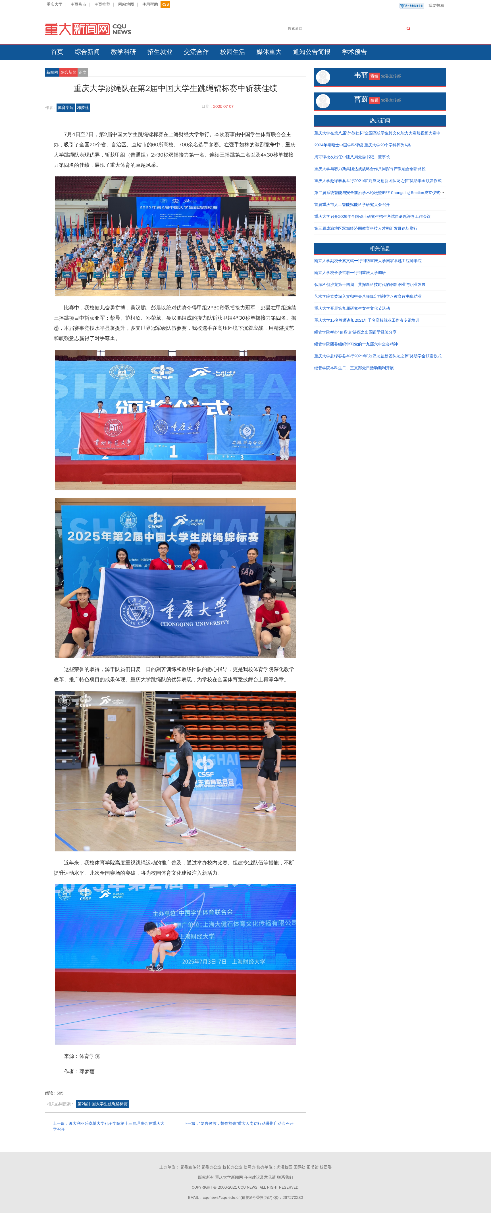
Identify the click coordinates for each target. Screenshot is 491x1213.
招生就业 (159, 52)
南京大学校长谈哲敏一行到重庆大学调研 (350, 272)
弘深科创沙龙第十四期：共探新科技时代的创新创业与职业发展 (370, 284)
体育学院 (66, 107)
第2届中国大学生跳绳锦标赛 (103, 1104)
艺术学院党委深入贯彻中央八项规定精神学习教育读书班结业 (368, 296)
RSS (165, 4)
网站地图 (126, 4)
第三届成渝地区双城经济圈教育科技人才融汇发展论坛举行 (366, 228)
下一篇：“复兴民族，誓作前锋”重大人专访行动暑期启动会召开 (238, 1123)
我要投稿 (436, 5)
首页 (57, 52)
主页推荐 (102, 4)
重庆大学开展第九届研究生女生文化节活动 (352, 308)
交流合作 (196, 52)
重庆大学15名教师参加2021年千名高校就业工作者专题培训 (366, 320)
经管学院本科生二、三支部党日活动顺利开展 (354, 368)
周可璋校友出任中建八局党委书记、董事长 (352, 157)
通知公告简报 (311, 52)
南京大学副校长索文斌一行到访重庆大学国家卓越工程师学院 (368, 260)
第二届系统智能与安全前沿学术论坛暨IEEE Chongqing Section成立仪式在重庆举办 (387, 192)
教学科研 (123, 52)
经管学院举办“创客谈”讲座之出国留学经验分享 (355, 332)
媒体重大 (269, 52)
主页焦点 (78, 4)
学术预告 (354, 52)
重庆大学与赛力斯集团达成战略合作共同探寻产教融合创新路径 (370, 168)
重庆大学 (55, 4)
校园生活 (232, 52)
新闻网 (52, 72)
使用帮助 (150, 4)
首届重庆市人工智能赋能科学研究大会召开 (352, 204)
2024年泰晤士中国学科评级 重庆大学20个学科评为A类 (362, 145)
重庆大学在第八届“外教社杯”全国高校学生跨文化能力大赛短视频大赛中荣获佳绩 (385, 133)
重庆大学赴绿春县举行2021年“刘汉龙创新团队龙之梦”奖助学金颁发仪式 (378, 180)
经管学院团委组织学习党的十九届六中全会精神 (356, 344)
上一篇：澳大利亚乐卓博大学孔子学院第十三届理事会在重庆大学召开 (108, 1126)
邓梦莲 (83, 107)
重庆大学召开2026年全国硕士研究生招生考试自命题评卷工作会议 (372, 216)
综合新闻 (87, 52)
